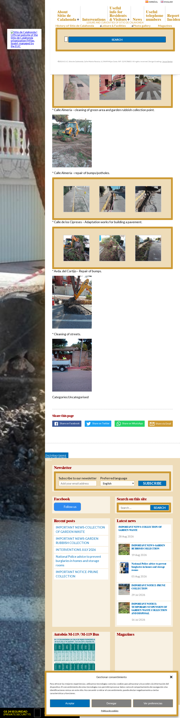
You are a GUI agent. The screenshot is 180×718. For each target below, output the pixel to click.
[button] (171, 677)
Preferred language (112, 478)
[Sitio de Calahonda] (24, 46)
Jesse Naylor (167, 61)
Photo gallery (142, 25)
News (137, 19)
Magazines (165, 25)
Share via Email (163, 423)
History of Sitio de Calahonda (75, 25)
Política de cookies (109, 710)
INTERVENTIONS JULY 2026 (76, 550)
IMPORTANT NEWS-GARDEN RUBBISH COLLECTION (148, 547)
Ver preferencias (153, 703)
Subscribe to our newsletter (72, 478)
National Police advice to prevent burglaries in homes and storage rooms (78, 561)
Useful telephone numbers (154, 15)
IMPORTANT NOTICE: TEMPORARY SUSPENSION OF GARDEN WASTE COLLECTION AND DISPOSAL (149, 608)
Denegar (111, 703)
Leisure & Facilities (113, 25)
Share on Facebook (69, 423)
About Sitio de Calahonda (66, 15)
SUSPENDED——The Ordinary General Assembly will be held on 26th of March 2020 (48, 456)
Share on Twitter (101, 423)
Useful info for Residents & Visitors (118, 13)
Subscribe (152, 483)
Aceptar (69, 703)
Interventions (94, 19)
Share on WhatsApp (132, 423)
